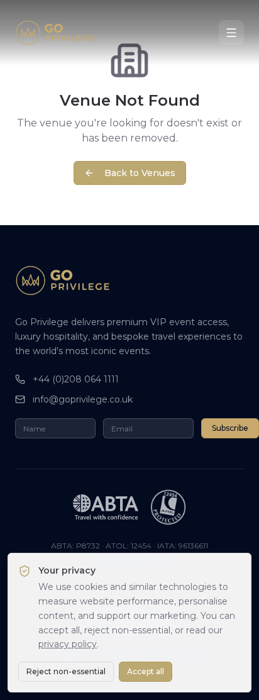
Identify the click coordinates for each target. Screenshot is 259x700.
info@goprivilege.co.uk (83, 399)
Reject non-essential (66, 671)
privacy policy (67, 644)
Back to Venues (139, 173)
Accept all (145, 671)
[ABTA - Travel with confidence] (105, 506)
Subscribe (230, 428)
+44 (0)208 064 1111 (76, 379)
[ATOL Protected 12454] (168, 507)
